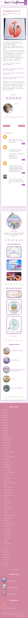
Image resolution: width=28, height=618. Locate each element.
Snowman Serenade (8, 495)
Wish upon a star (8, 525)
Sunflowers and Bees (17, 350)
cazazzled (11, 162)
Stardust (6, 485)
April (5, 551)
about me (14, 231)
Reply (23, 143)
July (5, 450)
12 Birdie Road (7, 464)
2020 (4, 425)
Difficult (5, 513)
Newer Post (6, 125)
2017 (4, 433)
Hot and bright (7, 477)
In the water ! (7, 538)
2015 (4, 563)
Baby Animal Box (8, 543)
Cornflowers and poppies (9, 472)
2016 (4, 435)
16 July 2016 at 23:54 (13, 164)
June (5, 546)
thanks (13, 378)
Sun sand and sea (12, 587)
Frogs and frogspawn (9, 451)
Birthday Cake (11, 594)
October (6, 442)
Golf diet (6, 540)
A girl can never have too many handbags (18, 370)
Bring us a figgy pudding (9, 482)
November (6, 439)
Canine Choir (7, 479)
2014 (4, 565)
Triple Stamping (7, 518)
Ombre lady (6, 528)
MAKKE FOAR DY (13, 146)
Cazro (10, 176)
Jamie (4, 603)
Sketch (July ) (7, 500)
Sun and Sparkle (8, 469)
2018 (4, 430)
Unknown (11, 136)
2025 (4, 412)
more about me (14, 235)
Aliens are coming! (8, 462)
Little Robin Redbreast (9, 457)
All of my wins (14, 336)
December (6, 437)
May (5, 549)
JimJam (21, 614)
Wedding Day (15, 360)
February (6, 557)
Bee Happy (6, 520)
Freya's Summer (7, 492)
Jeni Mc (5, 13)
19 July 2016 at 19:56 (13, 177)
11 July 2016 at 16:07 (13, 137)
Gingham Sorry (7, 502)
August (6, 447)
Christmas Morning (8, 523)
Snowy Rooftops (7, 467)
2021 (4, 422)
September (7, 445)
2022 (4, 420)
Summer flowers (7, 490)
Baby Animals (7, 459)
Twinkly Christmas (8, 507)
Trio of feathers (7, 535)
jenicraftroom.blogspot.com (9, 608)
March (5, 554)
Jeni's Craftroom (14, 2)
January (6, 559)
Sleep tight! (6, 454)
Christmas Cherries (8, 474)
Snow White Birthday (17, 388)
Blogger (16, 569)
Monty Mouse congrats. (9, 515)
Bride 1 (5, 510)
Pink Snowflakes (7, 533)
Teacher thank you (8, 487)
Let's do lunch (7, 530)
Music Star (6, 497)
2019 (4, 427)
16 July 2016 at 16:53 (13, 148)
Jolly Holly (6, 505)
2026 (4, 410)
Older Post (21, 125)
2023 (4, 417)
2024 (4, 415)
